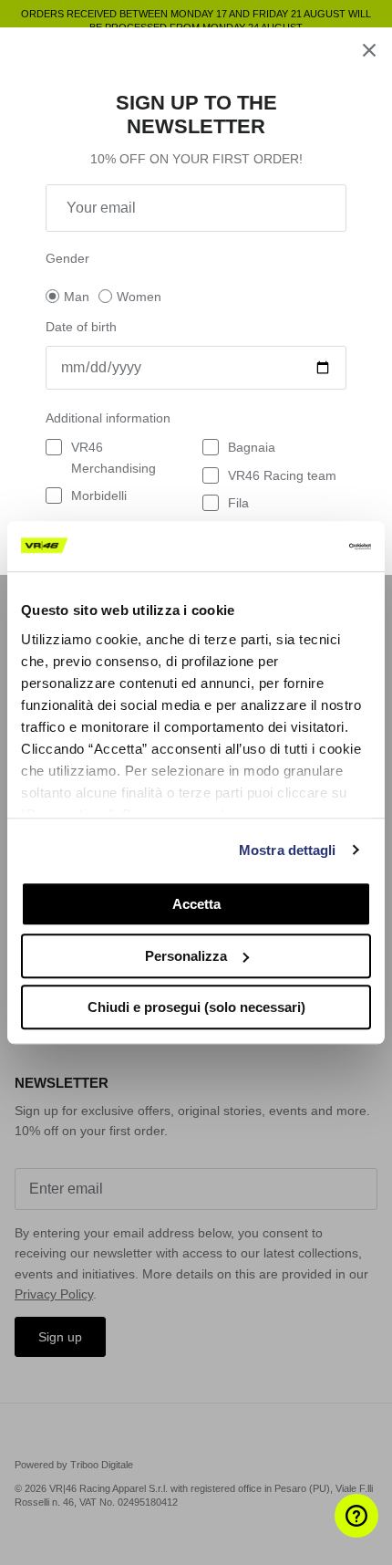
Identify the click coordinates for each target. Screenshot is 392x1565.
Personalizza (186, 956)
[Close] (369, 50)
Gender (67, 258)
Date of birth (81, 326)
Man (76, 296)
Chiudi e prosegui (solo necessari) (196, 1007)
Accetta (196, 904)
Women (139, 296)
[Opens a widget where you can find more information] (323, 1533)
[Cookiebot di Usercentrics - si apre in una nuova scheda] (291, 546)
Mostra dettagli (287, 850)
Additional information (108, 418)
